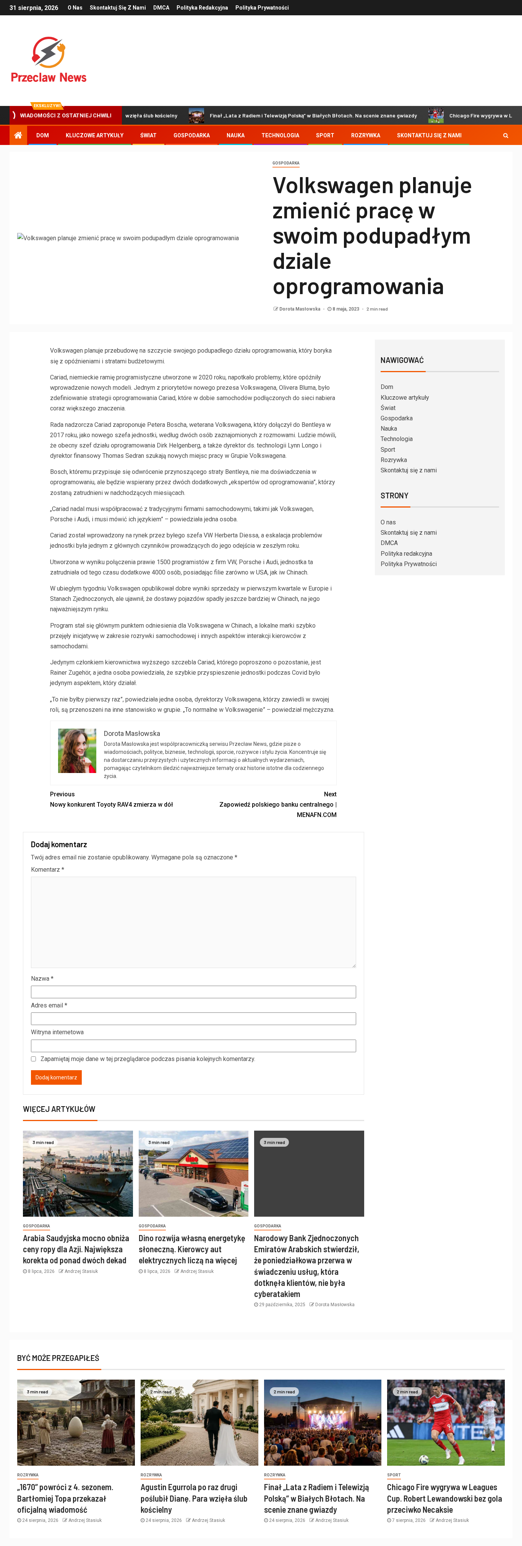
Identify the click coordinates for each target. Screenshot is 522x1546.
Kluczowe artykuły (94, 135)
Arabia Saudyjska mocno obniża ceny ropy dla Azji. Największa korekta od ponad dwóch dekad (76, 1249)
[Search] (506, 135)
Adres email (49, 1005)
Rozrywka (365, 135)
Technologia (280, 135)
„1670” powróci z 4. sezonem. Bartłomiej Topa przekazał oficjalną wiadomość (65, 1498)
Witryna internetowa (57, 1032)
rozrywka (28, 1475)
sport (394, 1475)
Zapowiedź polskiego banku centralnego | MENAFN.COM (278, 805)
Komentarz (47, 869)
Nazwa (42, 978)
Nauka (236, 135)
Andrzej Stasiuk (81, 1271)
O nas (75, 8)
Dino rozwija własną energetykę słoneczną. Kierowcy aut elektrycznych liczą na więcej (192, 1249)
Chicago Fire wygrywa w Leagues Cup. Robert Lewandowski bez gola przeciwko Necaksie (444, 1498)
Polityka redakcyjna (202, 8)
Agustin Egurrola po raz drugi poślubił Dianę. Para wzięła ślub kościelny (194, 1498)
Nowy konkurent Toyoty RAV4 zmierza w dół (111, 799)
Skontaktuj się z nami (118, 8)
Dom (42, 135)
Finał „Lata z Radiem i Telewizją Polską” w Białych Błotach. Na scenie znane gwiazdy (276, 115)
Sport (325, 135)
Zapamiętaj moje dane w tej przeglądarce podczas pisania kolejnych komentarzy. (148, 1059)
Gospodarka (191, 135)
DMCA (161, 8)
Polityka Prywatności (262, 8)
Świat (148, 135)
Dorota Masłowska (300, 309)
